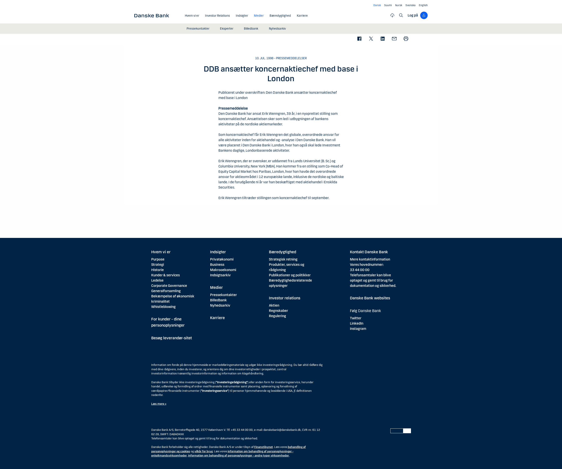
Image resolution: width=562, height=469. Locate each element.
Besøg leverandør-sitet (171, 338)
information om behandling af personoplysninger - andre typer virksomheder (238, 455)
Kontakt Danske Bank (369, 252)
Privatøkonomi (222, 259)
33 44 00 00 (359, 270)
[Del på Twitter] (371, 39)
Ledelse (157, 280)
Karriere (217, 317)
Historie (157, 270)
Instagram (358, 329)
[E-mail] (394, 39)
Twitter (355, 318)
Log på (413, 15)
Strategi (157, 264)
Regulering (277, 316)
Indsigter (218, 252)
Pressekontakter (223, 295)
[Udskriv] (406, 39)
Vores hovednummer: (367, 264)
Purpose (157, 259)
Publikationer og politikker (290, 275)
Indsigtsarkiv (220, 275)
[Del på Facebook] (359, 39)
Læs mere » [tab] (158, 404)
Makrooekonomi (223, 270)
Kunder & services (165, 275)
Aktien (274, 305)
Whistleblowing (163, 307)
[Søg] (401, 15)
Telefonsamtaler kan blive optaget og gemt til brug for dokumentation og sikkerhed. (373, 280)
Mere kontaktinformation (370, 259)
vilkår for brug (204, 451)
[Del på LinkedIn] (382, 39)
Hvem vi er (161, 252)
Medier (216, 287)
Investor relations (284, 298)
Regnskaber (278, 311)
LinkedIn (356, 323)
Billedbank (218, 300)
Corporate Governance (169, 286)
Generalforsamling (166, 291)
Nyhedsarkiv (220, 305)
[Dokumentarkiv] (392, 15)
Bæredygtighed (282, 252)
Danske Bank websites (370, 298)
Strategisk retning (283, 259)
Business (217, 264)
